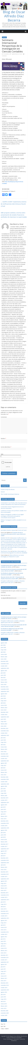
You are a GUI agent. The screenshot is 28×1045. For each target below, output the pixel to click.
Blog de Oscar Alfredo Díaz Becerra (14, 16)
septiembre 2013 (5, 918)
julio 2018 (3, 832)
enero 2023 (3, 726)
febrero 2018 (4, 842)
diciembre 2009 (4, 1010)
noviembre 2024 (5, 689)
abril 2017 (3, 855)
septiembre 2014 (5, 899)
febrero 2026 (4, 656)
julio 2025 (3, 673)
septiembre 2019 (5, 802)
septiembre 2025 (5, 668)
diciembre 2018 (4, 821)
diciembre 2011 (4, 955)
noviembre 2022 (5, 730)
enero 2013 (3, 929)
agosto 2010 (4, 992)
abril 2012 (3, 946)
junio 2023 (3, 719)
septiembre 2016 (5, 862)
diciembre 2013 (4, 911)
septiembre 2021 (5, 761)
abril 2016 (3, 865)
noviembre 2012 (5, 932)
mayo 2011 (3, 971)
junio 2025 (3, 675)
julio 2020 (3, 788)
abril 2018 (3, 837)
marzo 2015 (4, 885)
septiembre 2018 (5, 828)
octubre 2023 (4, 714)
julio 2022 (3, 737)
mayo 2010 (3, 999)
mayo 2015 (3, 883)
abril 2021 (3, 767)
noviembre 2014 (5, 895)
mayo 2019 (3, 811)
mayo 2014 (3, 904)
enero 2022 (3, 751)
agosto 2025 (4, 670)
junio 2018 (3, 835)
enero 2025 (3, 684)
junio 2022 (3, 740)
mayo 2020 (3, 793)
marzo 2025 (4, 680)
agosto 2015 (4, 881)
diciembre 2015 (4, 872)
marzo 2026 (4, 654)
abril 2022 (3, 744)
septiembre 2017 (5, 848)
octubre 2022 (4, 733)
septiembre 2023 (5, 717)
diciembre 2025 (4, 661)
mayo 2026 (3, 649)
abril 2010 (3, 1001)
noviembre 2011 (5, 957)
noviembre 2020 (5, 779)
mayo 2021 (3, 765)
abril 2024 (3, 703)
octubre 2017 (4, 846)
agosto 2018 (4, 830)
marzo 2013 (4, 927)
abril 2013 (3, 925)
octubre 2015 (4, 876)
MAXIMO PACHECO (5, 538)
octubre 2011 (4, 960)
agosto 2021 (4, 763)
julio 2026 (3, 645)
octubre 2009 (4, 1015)
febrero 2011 (4, 978)
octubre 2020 (4, 781)
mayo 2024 (3, 700)
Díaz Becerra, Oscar (18, 54)
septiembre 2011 (5, 962)
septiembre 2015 (5, 879)
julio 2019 (3, 807)
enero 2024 (3, 710)
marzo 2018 (4, 839)
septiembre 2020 (5, 784)
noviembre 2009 (5, 1013)
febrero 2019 (4, 816)
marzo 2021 (4, 770)
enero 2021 (3, 774)
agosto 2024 (4, 693)
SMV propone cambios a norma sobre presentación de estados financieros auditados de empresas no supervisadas (14, 216)
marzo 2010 (4, 1003)
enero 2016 (3, 869)
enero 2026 (3, 659)
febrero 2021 (4, 772)
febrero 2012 (4, 950)
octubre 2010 (4, 987)
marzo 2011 (4, 976)
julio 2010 (3, 994)
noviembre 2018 (5, 823)
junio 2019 (3, 809)
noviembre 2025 (5, 663)
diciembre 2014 (4, 892)
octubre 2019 (4, 800)
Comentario (4, 417)
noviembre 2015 (5, 874)
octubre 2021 (4, 758)
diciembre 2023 (4, 712)
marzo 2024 (4, 705)
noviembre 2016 (5, 860)
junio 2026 (3, 647)
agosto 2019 (4, 804)
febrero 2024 (4, 707)
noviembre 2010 (5, 985)
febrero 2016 (4, 867)
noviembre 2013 (5, 913)
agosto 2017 (4, 851)
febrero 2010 (4, 1006)
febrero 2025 (4, 682)
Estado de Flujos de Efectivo (8, 489)
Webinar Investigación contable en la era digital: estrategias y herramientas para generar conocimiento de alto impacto (12, 516)
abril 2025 (3, 677)
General (4, 37)
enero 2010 (3, 1008)
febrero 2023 (4, 724)
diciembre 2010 (4, 983)
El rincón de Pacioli (21, 530)
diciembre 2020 (4, 777)
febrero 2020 (4, 795)
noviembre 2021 (5, 756)
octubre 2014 (4, 897)
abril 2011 (3, 973)
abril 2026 (3, 652)
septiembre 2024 (5, 691)
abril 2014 (3, 906)
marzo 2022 (4, 747)
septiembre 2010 (5, 990)
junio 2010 (3, 997)
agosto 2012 (4, 936)
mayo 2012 (3, 943)
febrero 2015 (4, 888)
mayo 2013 (3, 922)
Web (2, 454)
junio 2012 (3, 941)
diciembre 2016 (4, 858)
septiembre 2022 (5, 735)
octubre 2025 (4, 666)
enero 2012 (3, 953)
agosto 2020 (4, 786)
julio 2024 (3, 696)
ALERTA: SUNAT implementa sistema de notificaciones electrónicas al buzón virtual (13, 204)
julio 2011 (3, 966)
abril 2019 (3, 814)
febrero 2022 (4, 749)
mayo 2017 (3, 853)
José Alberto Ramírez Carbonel (8, 530)
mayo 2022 (3, 742)
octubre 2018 (4, 825)
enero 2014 (3, 909)
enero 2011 (3, 980)
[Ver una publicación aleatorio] (25, 31)
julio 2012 (3, 939)
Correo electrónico (6, 447)
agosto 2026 (4, 643)
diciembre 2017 (4, 844)
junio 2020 (3, 791)
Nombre (3, 438)
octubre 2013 (4, 916)
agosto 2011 (4, 964)
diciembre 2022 (4, 728)
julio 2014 (3, 902)
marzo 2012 (4, 948)
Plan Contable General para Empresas (10, 494)
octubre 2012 (4, 934)
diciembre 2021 (4, 754)
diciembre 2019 (4, 798)
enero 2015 (3, 890)
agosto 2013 (4, 920)
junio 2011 (3, 969)
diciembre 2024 (4, 686)
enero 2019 (3, 818)
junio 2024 (3, 698)
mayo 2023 (3, 721)
